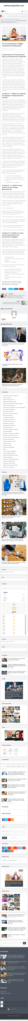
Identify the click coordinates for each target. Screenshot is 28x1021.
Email (25, 51)
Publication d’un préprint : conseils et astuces (16, 934)
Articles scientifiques (7, 397)
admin (7, 48)
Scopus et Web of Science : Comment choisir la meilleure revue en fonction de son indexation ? (13, 540)
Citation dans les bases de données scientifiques (12, 403)
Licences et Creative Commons (9, 421)
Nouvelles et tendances (8, 427)
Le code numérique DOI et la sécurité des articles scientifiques (16, 659)
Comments (13, 765)
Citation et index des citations (9, 405)
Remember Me (14, 836)
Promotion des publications (8, 439)
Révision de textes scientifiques (8, 50)
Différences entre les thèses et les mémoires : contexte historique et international (12, 385)
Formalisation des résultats (8, 49)
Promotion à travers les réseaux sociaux (11, 437)
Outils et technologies (7, 431)
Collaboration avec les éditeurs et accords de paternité (14, 407)
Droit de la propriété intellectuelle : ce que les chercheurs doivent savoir (16, 914)
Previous (11, 293)
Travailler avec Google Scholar (9, 461)
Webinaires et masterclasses (8, 467)
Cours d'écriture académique (9, 409)
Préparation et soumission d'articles (10, 435)
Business (8, 765)
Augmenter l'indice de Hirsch (9, 399)
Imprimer (20, 51)
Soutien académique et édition (9, 453)
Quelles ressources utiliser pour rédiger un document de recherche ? (12, 517)
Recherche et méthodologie (8, 447)
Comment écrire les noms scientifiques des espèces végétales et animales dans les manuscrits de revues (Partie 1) (17, 927)
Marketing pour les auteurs (8, 423)
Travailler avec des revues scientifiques (11, 459)
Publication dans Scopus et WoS (9, 441)
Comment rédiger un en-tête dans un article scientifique (12, 365)
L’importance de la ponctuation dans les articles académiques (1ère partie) (11, 303)
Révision (4, 449)
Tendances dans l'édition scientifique (10, 455)
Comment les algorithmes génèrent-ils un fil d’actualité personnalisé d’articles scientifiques (17, 665)
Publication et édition (7, 445)
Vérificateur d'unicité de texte (9, 463)
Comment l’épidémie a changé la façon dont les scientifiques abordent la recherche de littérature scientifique (13, 493)
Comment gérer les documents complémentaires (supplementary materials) (15, 920)
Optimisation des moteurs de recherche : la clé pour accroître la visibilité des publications (14, 563)
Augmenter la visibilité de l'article (9, 401)
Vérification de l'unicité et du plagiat (10, 465)
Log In (4, 836)
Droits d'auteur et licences (8, 411)
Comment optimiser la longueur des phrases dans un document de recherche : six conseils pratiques (16, 296)
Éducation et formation (7, 415)
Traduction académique (8, 457)
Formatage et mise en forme (19, 49)
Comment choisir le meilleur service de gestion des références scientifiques (17, 672)
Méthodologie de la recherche (9, 425)
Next (18, 301)
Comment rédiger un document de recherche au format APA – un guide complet (16, 798)
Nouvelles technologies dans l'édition (10, 429)
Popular (3, 765)
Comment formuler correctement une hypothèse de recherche (13, 344)
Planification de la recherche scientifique (11, 433)
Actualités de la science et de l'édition (10, 395)
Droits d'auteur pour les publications (10, 413)
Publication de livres (7, 443)
